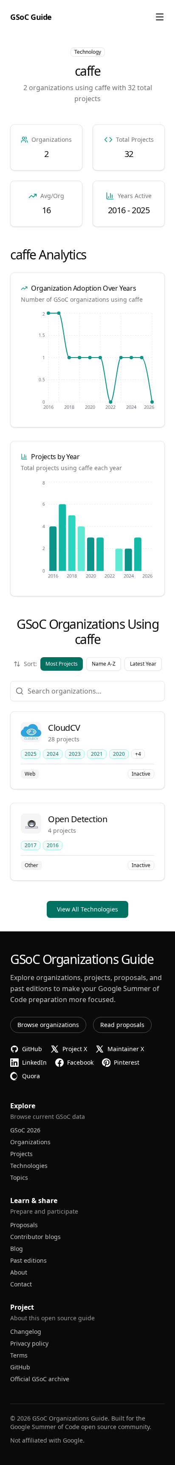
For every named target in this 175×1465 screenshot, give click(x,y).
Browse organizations (48, 1025)
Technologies (29, 1166)
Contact (21, 1284)
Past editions (28, 1260)
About (18, 1272)
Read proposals (122, 1025)
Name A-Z (104, 663)
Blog (16, 1249)
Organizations (30, 1142)
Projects (21, 1154)
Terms (19, 1355)
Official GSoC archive (39, 1379)
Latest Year (143, 663)
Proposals (24, 1225)
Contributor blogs (35, 1237)
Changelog (25, 1331)
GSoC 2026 (25, 1130)
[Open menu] (159, 16)
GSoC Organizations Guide (70, 1418)
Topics (19, 1177)
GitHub (20, 1367)
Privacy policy (29, 1343)
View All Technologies (87, 909)
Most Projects (61, 663)
